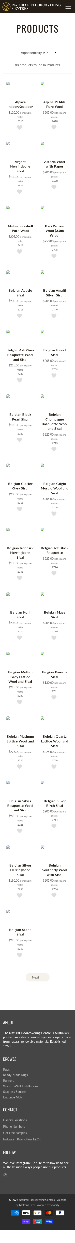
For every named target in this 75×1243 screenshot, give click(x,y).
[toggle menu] (68, 7)
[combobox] (37, 52)
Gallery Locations (15, 1120)
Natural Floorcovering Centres (37, 1199)
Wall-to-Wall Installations (20, 1086)
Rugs (6, 1069)
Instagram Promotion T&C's (22, 1139)
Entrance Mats (13, 1097)
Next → (37, 977)
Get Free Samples (15, 1133)
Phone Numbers (14, 1126)
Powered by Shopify (47, 1205)
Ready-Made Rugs (15, 1075)
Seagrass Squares (14, 1091)
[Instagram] (5, 1175)
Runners (8, 1080)
